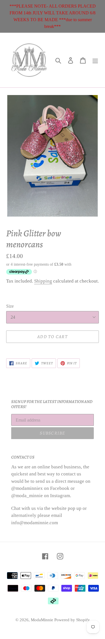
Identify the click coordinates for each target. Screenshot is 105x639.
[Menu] (95, 60)
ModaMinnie (42, 620)
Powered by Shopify (72, 620)
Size (10, 306)
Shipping (43, 281)
